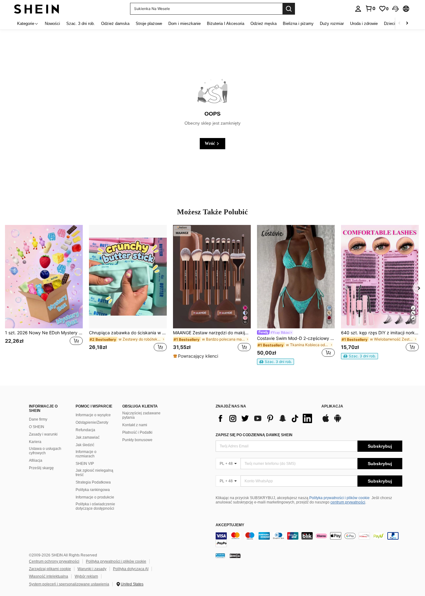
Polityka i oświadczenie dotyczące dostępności (95, 506)
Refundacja (85, 430)
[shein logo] (36, 8)
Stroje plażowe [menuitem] (149, 23)
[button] (395, 8)
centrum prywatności (347, 502)
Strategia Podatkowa (93, 482)
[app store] (325, 421)
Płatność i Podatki (137, 432)
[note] (196, 356)
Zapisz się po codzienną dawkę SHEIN (254, 435)
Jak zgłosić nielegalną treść (94, 472)
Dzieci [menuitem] (389, 23)
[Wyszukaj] (289, 9)
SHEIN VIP (85, 463)
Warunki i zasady (91, 569)
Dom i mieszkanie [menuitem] (184, 23)
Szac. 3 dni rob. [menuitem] (80, 23)
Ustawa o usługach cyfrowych (45, 450)
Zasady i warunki (43, 434)
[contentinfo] (309, 539)
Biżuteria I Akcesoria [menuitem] (225, 23)
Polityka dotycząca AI (130, 569)
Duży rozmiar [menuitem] (332, 23)
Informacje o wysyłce (93, 415)
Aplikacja (332, 406)
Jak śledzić (85, 445)
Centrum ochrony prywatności (54, 561)
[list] (265, 418)
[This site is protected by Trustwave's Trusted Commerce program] (220, 555)
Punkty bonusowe (137, 440)
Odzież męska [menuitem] (263, 23)
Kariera (35, 442)
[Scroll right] (407, 23)
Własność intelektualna (48, 576)
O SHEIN (36, 427)
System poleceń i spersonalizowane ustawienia (69, 584)
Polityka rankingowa (93, 490)
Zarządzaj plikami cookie (50, 569)
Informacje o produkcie (95, 497)
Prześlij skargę (41, 468)
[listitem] (44, 292)
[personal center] (358, 8)
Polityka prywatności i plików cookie (339, 498)
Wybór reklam (86, 576)
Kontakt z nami (134, 425)
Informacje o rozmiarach (86, 454)
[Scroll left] (399, 23)
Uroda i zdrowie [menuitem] (364, 23)
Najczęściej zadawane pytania (141, 415)
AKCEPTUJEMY (230, 525)
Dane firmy (38, 419)
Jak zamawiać (88, 437)
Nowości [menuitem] (52, 23)
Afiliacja (35, 460)
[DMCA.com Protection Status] (235, 555)
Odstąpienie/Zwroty (92, 422)
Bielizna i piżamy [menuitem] (298, 23)
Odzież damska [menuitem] (115, 23)
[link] (370, 8)
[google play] (337, 421)
